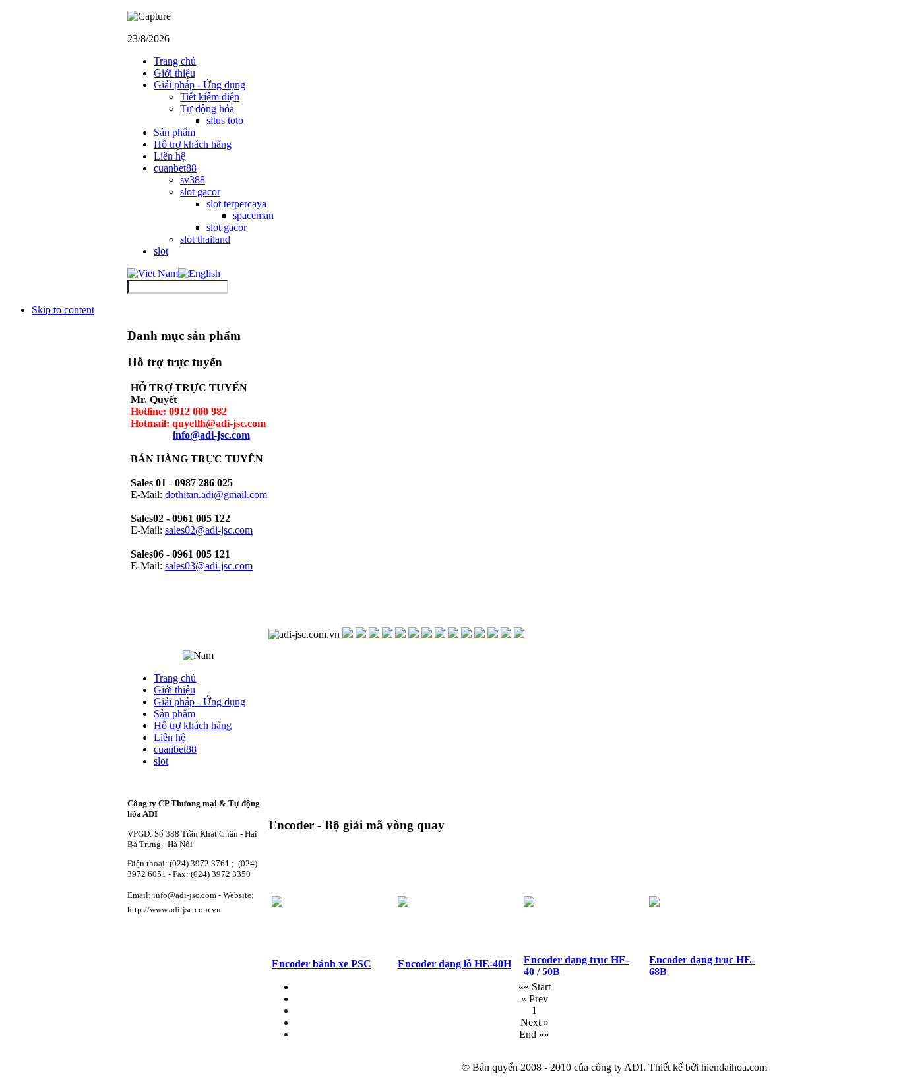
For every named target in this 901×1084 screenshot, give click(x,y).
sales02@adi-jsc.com (209, 530)
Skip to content (63, 309)
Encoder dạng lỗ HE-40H (454, 963)
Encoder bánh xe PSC (321, 963)
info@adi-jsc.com (211, 435)
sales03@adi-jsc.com (209, 565)
